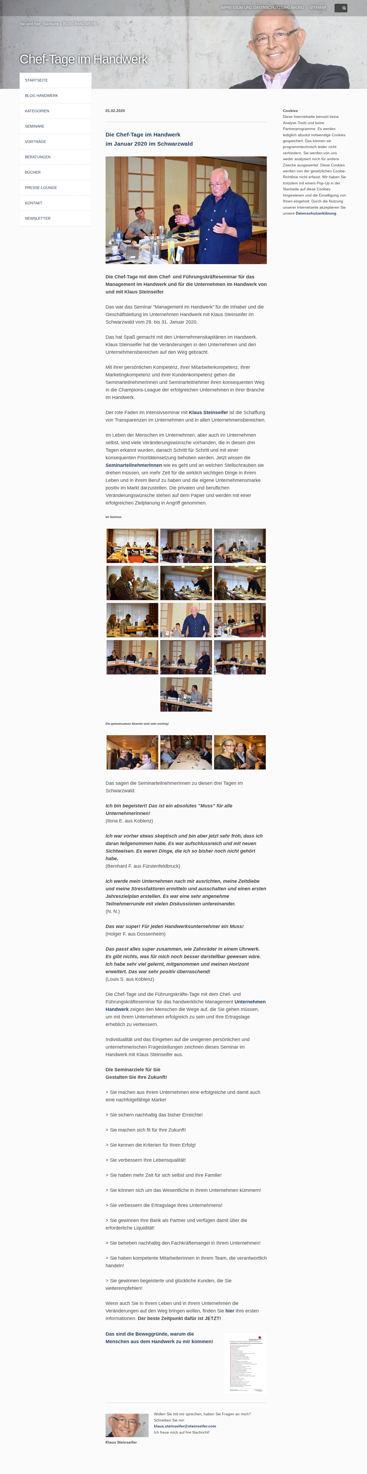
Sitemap (318, 7)
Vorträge (35, 141)
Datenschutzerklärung (316, 213)
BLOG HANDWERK (79, 24)
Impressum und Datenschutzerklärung (262, 7)
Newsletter (38, 218)
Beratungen (38, 157)
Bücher (33, 172)
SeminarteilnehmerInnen (134, 465)
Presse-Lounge (41, 187)
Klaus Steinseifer (208, 412)
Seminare (34, 126)
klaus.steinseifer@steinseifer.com (185, 1426)
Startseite (51, 24)
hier (229, 1311)
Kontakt (33, 203)
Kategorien (37, 111)
